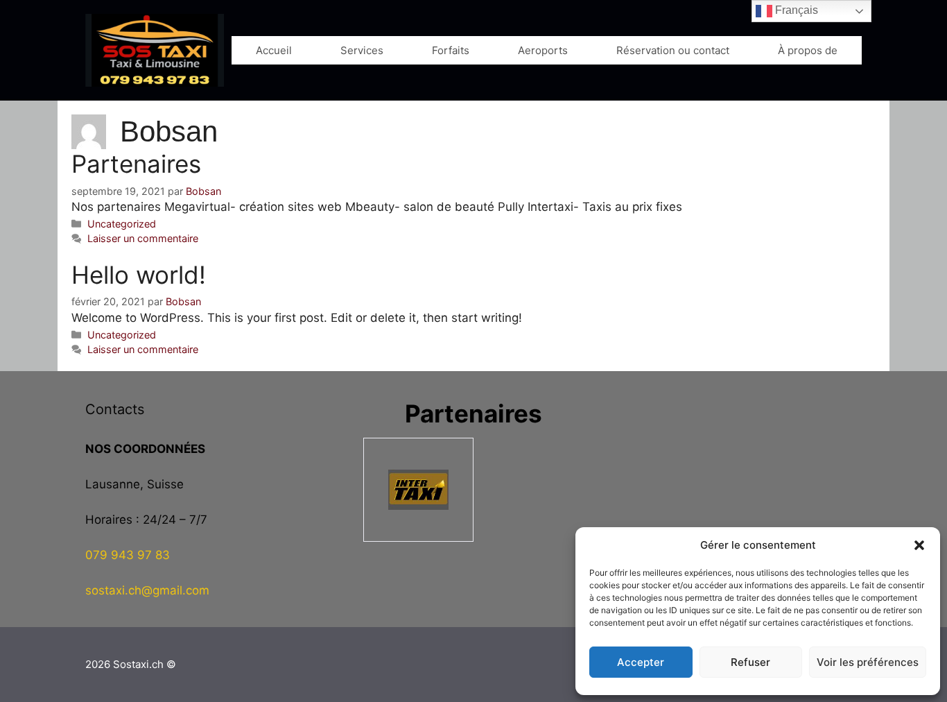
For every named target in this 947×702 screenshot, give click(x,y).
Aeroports (543, 50)
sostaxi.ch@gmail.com (147, 590)
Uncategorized (121, 224)
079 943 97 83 (127, 555)
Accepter (640, 662)
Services (361, 50)
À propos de (807, 50)
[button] (919, 545)
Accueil (274, 50)
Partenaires (136, 163)
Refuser (750, 662)
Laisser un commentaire (142, 238)
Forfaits (450, 50)
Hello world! (138, 274)
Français (795, 10)
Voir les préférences (868, 662)
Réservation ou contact (672, 50)
